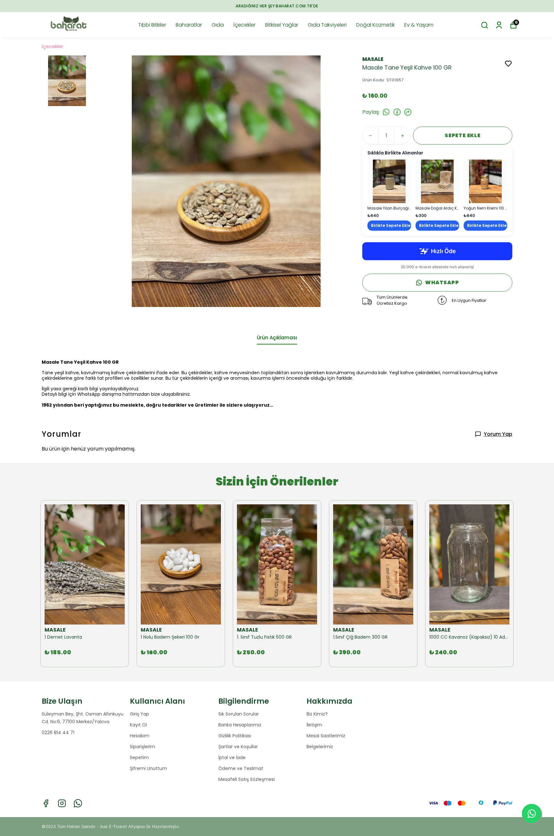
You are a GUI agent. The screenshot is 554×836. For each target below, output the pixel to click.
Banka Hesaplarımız (239, 725)
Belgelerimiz (319, 746)
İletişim (314, 725)
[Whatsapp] (78, 803)
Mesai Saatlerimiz (325, 736)
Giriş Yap (139, 714)
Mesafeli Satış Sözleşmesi (246, 779)
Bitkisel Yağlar (281, 25)
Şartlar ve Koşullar (238, 746)
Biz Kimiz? (317, 714)
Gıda (218, 25)
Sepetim (139, 757)
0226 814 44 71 (58, 732)
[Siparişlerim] (499, 25)
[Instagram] (62, 803)
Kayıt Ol (138, 725)
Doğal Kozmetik (375, 25)
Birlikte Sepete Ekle (390, 225)
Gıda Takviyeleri (327, 25)
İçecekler (244, 25)
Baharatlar (189, 25)
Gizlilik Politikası (234, 736)
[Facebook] (46, 803)
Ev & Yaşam (418, 25)
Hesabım (139, 736)
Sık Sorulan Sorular (238, 714)
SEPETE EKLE (463, 135)
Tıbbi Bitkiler (152, 25)
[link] (389, 195)
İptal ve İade (232, 757)
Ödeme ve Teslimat (240, 768)
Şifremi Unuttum (148, 768)
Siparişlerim (142, 746)
